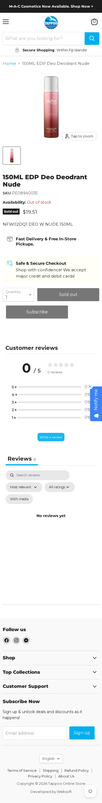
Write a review (51, 437)
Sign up (82, 732)
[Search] (92, 38)
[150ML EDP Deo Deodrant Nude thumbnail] (11, 155)
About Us (66, 776)
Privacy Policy (40, 776)
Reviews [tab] (22, 458)
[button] (51, 387)
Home (9, 63)
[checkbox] (19, 499)
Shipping (50, 770)
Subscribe (37, 311)
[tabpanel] (51, 522)
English (48, 758)
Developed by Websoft (51, 791)
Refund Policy (76, 770)
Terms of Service (22, 770)
